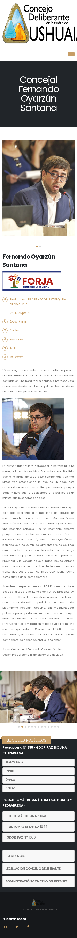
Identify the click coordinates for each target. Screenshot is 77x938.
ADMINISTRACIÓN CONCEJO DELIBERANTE (36, 881)
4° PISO (10, 788)
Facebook (16, 339)
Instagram (17, 357)
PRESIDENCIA (15, 856)
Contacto (16, 330)
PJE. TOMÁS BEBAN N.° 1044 (27, 826)
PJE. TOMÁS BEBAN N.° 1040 (27, 816)
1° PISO (10, 771)
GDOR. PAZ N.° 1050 (21, 837)
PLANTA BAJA (14, 763)
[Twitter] (17, 928)
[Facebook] (28, 928)
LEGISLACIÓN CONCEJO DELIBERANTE (33, 868)
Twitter (14, 348)
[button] (37, 246)
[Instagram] (5, 928)
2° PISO (10, 780)
